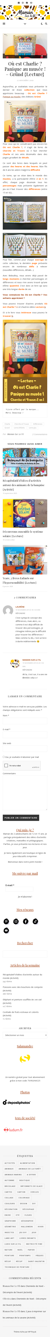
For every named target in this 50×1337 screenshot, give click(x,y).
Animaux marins (13, 1175)
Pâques (40, 1255)
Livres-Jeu (32, 428)
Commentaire (9, 773)
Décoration (11, 1209)
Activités (10, 1163)
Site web (7, 743)
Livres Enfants (19, 428)
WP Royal (32, 1331)
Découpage (28, 1209)
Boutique (25, 1180)
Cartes (8, 1192)
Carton (21, 1192)
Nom (6, 715)
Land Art (9, 1238)
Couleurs (10, 1203)
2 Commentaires (39, 434)
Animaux (9, 1169)
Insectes (9, 1232)
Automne (9, 1180)
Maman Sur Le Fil (15, 434)
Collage (9, 1198)
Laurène (20, 606)
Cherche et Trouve (21, 424)
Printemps (25, 1255)
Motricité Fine (34, 1244)
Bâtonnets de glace (32, 1186)
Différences (37, 424)
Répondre (20, 613)
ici (17, 307)
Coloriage (24, 1198)
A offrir (31, 1175)
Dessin (23, 1203)
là (45, 307)
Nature (8, 1250)
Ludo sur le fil (13, 1244)
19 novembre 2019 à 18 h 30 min (28, 610)
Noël (20, 1250)
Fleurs (28, 1215)
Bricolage (10, 1186)
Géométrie (10, 1227)
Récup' (19, 1261)
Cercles (35, 1192)
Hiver (41, 1227)
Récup (8, 1261)
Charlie (7, 424)
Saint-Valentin (36, 1261)
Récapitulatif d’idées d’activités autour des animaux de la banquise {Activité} (24, 485)
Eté (18, 1215)
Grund (7, 428)
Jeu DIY (23, 1232)
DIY (34, 1203)
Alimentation (27, 1163)
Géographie (27, 1221)
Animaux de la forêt (30, 1169)
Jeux (34, 1232)
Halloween (27, 1227)
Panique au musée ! (12, 96)
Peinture (9, 1255)
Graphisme (10, 1221)
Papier (31, 1250)
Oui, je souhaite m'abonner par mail (22, 757)
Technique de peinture (17, 1267)
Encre (8, 1215)
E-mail (6, 729)
